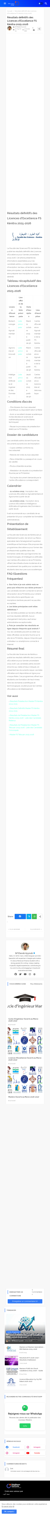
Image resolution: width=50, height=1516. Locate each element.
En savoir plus (7, 1506)
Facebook (20, 916)
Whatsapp (34, 916)
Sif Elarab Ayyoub (24, 953)
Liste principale (20, 324)
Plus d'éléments (36, 984)
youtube (37, 1453)
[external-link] (34, 974)
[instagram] (30, 974)
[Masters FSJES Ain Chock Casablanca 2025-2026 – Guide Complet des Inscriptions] (11, 1371)
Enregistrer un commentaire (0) (25, 1301)
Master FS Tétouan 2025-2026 (22, 735)
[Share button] (39, 916)
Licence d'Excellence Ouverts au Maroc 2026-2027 (24, 1059)
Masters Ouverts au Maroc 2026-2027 (23, 1097)
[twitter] (20, 974)
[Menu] (5, 3)
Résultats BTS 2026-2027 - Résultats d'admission (30, 1359)
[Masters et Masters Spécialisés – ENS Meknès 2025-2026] (11, 1350)
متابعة (25, 1426)
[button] (40, 3)
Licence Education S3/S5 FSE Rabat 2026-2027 (31, 1380)
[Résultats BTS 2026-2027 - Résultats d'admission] (11, 1360)
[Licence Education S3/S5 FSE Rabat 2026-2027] (11, 1382)
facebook (16, 1447)
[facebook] (16, 974)
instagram (37, 1447)
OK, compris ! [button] (9, 1511)
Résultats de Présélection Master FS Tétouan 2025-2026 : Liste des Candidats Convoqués (25, 727)
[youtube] (25, 974)
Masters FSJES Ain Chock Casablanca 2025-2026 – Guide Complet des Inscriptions (31, 1371)
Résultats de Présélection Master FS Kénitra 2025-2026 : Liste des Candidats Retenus (25, 718)
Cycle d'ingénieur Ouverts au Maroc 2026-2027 (23, 1020)
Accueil (9, 11)
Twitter (29, 916)
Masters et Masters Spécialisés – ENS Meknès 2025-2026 (32, 1348)
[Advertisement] (25, 123)
